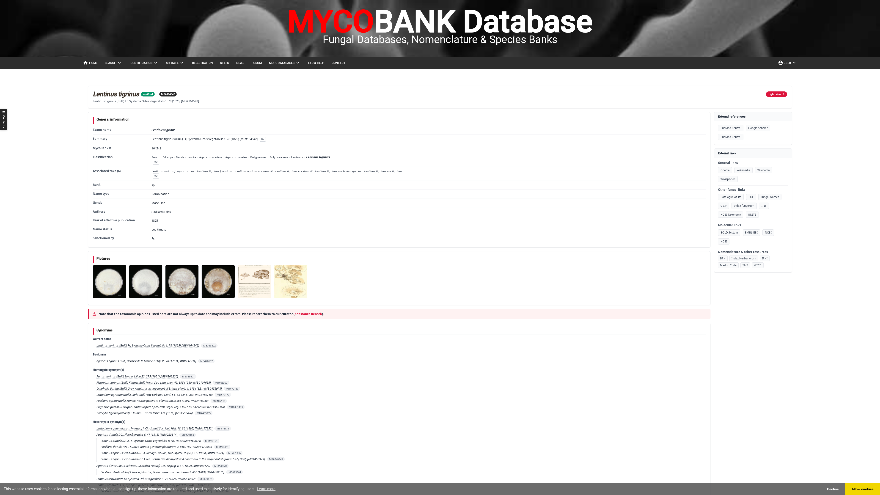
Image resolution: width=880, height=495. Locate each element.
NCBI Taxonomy (730, 215)
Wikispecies (727, 179)
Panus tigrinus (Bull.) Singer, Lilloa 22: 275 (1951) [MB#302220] (137, 376)
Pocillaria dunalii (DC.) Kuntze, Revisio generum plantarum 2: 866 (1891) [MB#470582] (157, 447)
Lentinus (297, 157)
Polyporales (258, 157)
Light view (774, 94)
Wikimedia (743, 170)
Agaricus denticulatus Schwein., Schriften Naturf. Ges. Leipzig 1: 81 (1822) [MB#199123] (153, 466)
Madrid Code (728, 265)
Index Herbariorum (744, 258)
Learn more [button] (266, 489)
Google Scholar (758, 128)
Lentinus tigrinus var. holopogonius (338, 171)
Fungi (155, 157)
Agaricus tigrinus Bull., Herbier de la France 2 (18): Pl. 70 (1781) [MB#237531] (146, 361)
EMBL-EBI (751, 232)
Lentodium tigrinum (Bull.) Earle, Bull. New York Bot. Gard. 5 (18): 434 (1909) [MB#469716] (154, 395)
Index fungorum (744, 206)
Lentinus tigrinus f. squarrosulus (172, 171)
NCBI (768, 232)
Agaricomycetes (236, 157)
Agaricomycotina (210, 157)
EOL (751, 197)
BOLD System (729, 232)
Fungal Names (770, 197)
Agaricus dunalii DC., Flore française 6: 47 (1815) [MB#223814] (137, 434)
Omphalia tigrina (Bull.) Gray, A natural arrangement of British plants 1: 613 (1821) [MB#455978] (159, 388)
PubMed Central (730, 128)
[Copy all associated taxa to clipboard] (156, 175)
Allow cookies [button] (863, 489)
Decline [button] (833, 489)
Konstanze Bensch (308, 314)
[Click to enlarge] (109, 281)
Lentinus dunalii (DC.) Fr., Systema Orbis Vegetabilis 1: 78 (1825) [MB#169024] (151, 441)
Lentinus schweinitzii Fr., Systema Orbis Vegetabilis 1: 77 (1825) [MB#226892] (146, 479)
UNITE (752, 215)
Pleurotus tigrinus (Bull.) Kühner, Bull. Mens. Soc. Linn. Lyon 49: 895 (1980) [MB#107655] (154, 382)
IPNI (764, 258)
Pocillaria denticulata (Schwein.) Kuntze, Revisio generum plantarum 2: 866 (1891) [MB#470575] (163, 472)
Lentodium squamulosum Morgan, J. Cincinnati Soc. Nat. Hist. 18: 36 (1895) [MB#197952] (154, 428)
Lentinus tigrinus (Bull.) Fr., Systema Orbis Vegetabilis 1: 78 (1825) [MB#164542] (148, 345)
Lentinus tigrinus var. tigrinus (383, 171)
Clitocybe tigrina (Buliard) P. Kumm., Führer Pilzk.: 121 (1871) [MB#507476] (144, 413)
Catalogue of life (730, 197)
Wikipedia (763, 170)
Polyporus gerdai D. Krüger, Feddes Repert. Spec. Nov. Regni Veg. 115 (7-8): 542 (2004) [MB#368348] (161, 407)
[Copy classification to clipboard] (156, 162)
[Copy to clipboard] (263, 139)
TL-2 (745, 265)
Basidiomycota (186, 157)
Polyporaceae (279, 157)
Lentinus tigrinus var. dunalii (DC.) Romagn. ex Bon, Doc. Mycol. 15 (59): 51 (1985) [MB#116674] (163, 453)
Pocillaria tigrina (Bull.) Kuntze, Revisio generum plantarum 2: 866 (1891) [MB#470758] (152, 401)
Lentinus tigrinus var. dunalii (253, 171)
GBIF (723, 206)
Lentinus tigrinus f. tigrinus (215, 171)
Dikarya (167, 157)
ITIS (764, 206)
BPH (723, 258)
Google (725, 170)
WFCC (758, 265)
